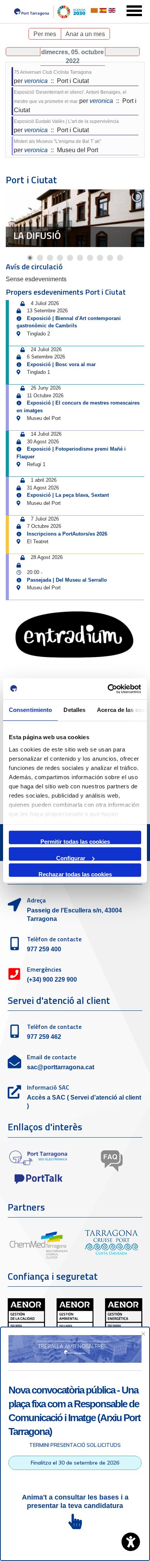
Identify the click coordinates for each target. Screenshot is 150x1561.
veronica (36, 81)
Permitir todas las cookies (75, 841)
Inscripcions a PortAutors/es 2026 (67, 534)
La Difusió (37, 235)
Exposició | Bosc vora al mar (61, 364)
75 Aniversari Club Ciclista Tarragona (53, 72)
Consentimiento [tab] (30, 710)
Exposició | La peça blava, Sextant (68, 495)
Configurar (70, 858)
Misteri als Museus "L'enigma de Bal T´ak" (57, 141)
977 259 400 (44, 949)
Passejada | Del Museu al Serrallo (67, 580)
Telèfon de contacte (54, 939)
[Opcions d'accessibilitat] (130, 1541)
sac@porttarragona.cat (60, 1067)
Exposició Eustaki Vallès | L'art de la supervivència (66, 121)
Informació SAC (48, 1087)
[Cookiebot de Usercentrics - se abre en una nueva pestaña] (108, 689)
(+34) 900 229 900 (52, 979)
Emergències (44, 969)
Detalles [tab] (74, 710)
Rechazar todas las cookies (75, 874)
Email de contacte (51, 1057)
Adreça (36, 900)
